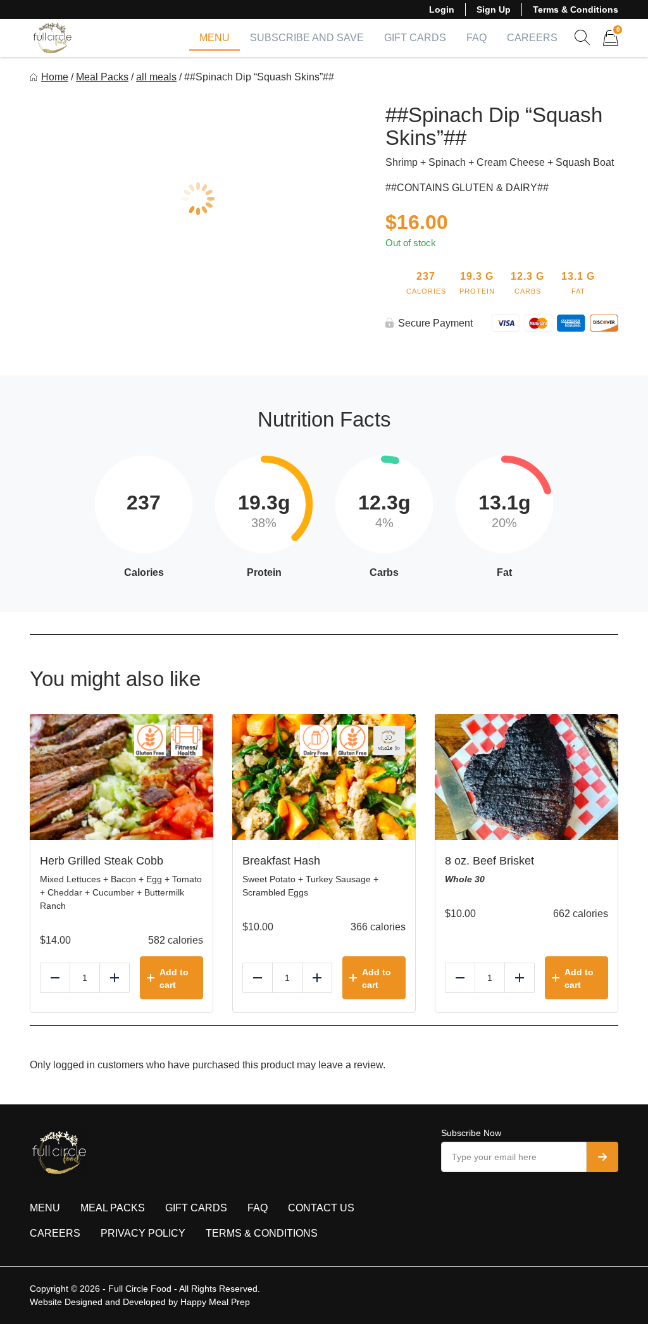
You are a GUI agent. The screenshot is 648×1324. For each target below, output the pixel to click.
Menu (214, 37)
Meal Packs (102, 77)
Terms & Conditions (575, 9)
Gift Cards (415, 37)
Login (441, 9)
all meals (156, 77)
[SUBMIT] (602, 1157)
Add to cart (174, 978)
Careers (532, 37)
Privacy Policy (143, 1233)
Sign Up (494, 9)
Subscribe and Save (307, 37)
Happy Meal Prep (215, 1302)
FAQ (476, 37)
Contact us (321, 1207)
